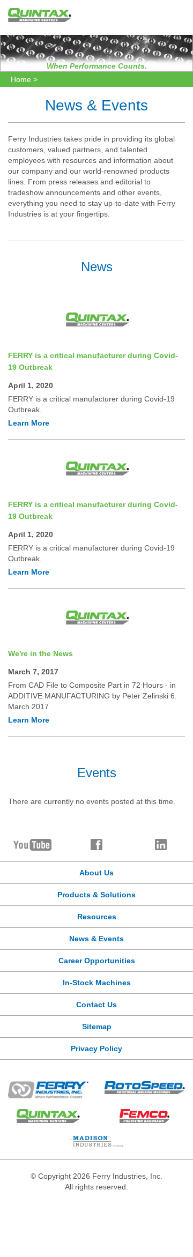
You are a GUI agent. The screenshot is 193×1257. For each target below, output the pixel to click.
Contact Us (96, 1004)
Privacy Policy (96, 1048)
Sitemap (97, 1026)
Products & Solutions (96, 894)
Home (21, 79)
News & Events (96, 938)
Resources (96, 916)
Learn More (28, 423)
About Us (96, 872)
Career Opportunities (96, 960)
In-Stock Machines (97, 982)
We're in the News (40, 653)
